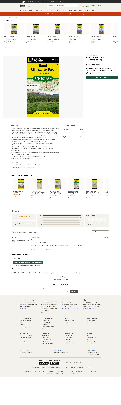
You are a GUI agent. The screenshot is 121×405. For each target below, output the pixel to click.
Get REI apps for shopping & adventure (49, 360)
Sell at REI (67, 339)
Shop (28, 6)
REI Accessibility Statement (72, 373)
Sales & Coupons (91, 320)
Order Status (45, 320)
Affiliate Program (69, 341)
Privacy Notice (51, 371)
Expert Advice (45, 337)
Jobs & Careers (68, 335)
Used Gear (22, 339)
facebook (70, 362)
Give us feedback (57, 279)
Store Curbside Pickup (48, 326)
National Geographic (91, 55)
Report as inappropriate (50, 249)
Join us (42, 312)
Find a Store (59, 350)
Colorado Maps (9, 17)
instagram (64, 362)
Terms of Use (28, 371)
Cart (100, 5)
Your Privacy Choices (40, 371)
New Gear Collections (25, 337)
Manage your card (91, 308)
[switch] (14, 232)
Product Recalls (92, 371)
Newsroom (90, 339)
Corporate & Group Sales (71, 344)
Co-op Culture (68, 337)
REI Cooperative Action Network (70, 308)
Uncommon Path (46, 341)
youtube (77, 362)
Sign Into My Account (25, 320)
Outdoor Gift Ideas (69, 320)
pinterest (74, 362)
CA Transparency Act (47, 373)
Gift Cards (67, 322)
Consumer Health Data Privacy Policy (78, 371)
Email (44, 288)
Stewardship (90, 344)
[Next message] (81, 13)
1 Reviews (30, 216)
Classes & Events (46, 339)
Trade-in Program (24, 341)
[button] (43, 87)
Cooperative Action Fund (93, 337)
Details (69, 286)
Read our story (23, 308)
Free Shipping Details (92, 322)
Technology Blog (91, 341)
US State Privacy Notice (62, 371)
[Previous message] (38, 13)
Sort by (93, 229)
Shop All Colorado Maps (9, 47)
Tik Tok (67, 362)
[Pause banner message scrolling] (83, 13)
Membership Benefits (25, 327)
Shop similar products (102, 77)
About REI (90, 335)
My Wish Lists (23, 325)
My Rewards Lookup (25, 322)
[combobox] (62, 5)
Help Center (25, 350)
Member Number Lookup (26, 335)
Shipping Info (45, 328)
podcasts (81, 362)
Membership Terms (59, 373)
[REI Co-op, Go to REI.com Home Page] (22, 5)
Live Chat (93, 350)
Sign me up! (74, 291)
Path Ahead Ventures (47, 343)
